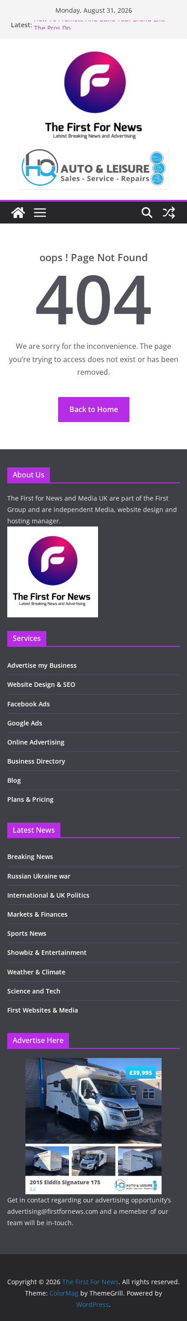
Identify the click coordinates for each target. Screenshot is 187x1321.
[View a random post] (169, 212)
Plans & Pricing (30, 799)
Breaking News (30, 856)
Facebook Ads (28, 704)
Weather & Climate (36, 972)
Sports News (26, 933)
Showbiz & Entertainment (47, 952)
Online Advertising (35, 742)
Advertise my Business (42, 665)
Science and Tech (33, 991)
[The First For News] (18, 212)
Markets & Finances (37, 914)
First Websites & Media (42, 1010)
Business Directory (36, 761)
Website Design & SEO (41, 684)
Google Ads (24, 723)
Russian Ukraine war (38, 876)
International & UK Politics (48, 895)
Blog (14, 780)
